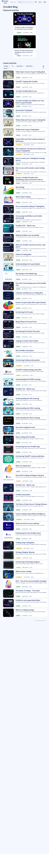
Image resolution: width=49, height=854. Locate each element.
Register (40, 2)
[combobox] (26, 2)
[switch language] (44, 2)
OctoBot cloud (13, 2)
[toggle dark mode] (45, 2)
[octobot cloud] (3, 1)
